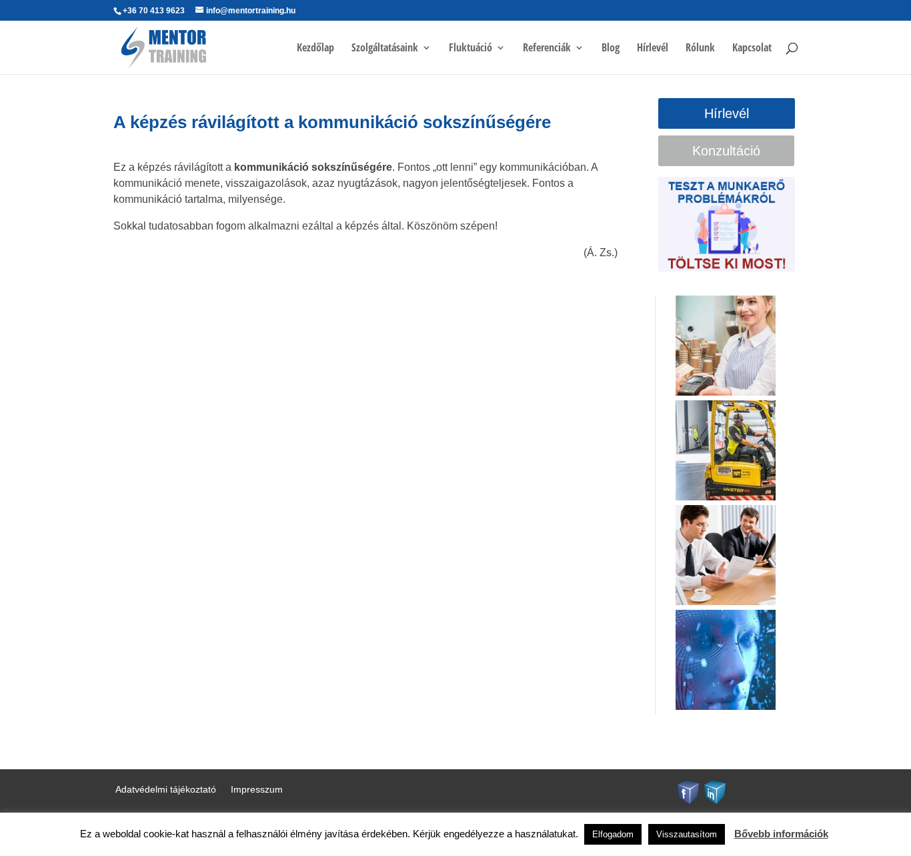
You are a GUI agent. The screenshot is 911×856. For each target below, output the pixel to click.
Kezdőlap (315, 49)
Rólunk (700, 49)
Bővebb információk (781, 833)
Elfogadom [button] (613, 834)
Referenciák (547, 49)
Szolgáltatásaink (384, 49)
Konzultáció (726, 150)
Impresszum (257, 790)
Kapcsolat (752, 49)
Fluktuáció (470, 49)
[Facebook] (688, 791)
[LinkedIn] (715, 791)
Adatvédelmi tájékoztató (165, 790)
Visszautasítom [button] (686, 834)
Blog (611, 49)
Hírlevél (652, 49)
